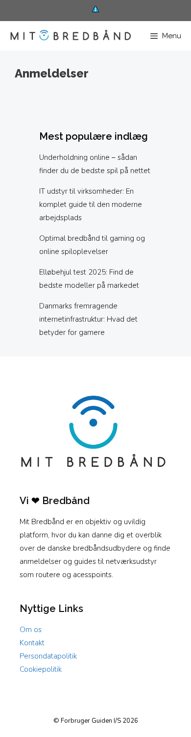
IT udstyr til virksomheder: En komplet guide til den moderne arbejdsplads (90, 204)
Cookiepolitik (41, 669)
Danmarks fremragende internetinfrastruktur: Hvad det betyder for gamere (88, 319)
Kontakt (32, 643)
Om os (31, 630)
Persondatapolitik (48, 656)
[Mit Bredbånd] (68, 36)
